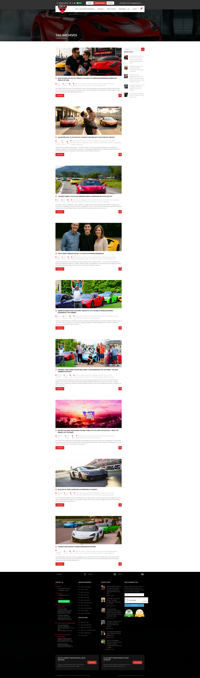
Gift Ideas (93, 83)
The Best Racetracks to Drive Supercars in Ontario (77, 547)
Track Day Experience (85, 625)
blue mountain (76, 200)
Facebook (90, 574)
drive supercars (81, 436)
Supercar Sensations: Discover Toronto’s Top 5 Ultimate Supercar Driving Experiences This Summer (85, 311)
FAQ (128, 9)
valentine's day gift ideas (114, 142)
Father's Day (86, 83)
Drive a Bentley (84, 610)
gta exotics (100, 83)
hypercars (116, 200)
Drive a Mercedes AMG (86, 603)
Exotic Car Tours (84, 622)
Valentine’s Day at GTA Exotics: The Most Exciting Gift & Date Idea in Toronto (86, 137)
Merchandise (122, 9)
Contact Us (141, 675)
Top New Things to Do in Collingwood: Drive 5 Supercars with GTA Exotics (85, 196)
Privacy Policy (121, 675)
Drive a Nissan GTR (85, 600)
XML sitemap (77, 675)
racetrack (93, 553)
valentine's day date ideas (101, 142)
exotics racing (79, 493)
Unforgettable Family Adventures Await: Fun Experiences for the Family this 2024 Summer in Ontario (88, 370)
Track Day (93, 85)
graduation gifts (105, 257)
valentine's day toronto (77, 144)
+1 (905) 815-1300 (63, 590)
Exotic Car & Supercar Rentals (88, 630)
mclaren (80, 202)
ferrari (105, 200)
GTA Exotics (65, 84)
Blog (70, 85)
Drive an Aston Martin (86, 608)
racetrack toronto (97, 495)
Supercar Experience (108, 83)
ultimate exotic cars (109, 377)
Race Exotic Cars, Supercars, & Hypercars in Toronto (77, 489)
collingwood (84, 200)
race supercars (78, 495)
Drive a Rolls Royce (85, 613)
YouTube (120, 574)
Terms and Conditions (131, 675)
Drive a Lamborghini (85, 587)
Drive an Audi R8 (84, 597)
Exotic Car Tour (78, 83)
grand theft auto (104, 436)
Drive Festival (83, 635)
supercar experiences (79, 377)
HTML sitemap (85, 675)
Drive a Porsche (84, 595)
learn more (92, 662)
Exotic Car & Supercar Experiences (84, 9)
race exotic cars (87, 202)
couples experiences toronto (79, 141)
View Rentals (137, 662)
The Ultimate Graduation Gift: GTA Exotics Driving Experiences (81, 253)
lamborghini (74, 202)
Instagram (59, 574)
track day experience (76, 142)
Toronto (88, 85)
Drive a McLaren (84, 592)
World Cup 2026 (101, 85)
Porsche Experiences (85, 633)
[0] (141, 9)
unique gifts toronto (87, 142)
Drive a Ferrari (84, 589)
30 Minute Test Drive (85, 627)
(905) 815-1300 (125, 3)
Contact (134, 9)
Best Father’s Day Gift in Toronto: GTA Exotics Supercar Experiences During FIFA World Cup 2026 (87, 79)
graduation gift (96, 257)
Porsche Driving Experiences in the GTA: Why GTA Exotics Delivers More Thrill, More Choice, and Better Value (137, 78)
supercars (94, 202)
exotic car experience (94, 141)
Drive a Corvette (84, 605)
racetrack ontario (86, 495)
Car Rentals (100, 9)
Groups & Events (111, 9)
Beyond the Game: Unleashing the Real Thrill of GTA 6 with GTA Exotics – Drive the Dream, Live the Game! (88, 431)
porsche (90, 437)
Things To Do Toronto (79, 85)
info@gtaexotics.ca (136, 3)
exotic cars (100, 200)
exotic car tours (104, 141)
